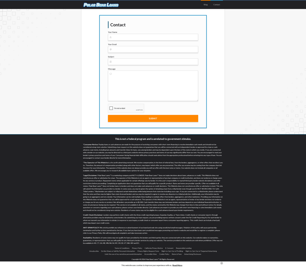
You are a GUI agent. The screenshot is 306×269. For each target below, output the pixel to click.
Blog (206, 4)
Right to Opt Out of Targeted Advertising (201, 251)
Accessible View (150, 254)
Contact (216, 4)
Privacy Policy (137, 248)
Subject (111, 56)
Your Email (112, 44)
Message (111, 69)
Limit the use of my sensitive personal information (123, 254)
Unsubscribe (94, 251)
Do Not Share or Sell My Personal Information (118, 251)
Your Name (112, 32)
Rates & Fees (177, 254)
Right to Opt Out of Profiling (172, 251)
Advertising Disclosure (192, 254)
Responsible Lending (183, 248)
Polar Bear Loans (101, 5)
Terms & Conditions (122, 248)
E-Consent (169, 248)
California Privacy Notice (154, 248)
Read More (177, 265)
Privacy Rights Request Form (148, 251)
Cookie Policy (164, 254)
